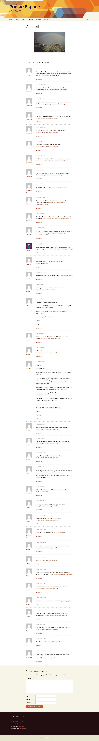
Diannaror (28, 604)
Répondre (39, 79)
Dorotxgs (28, 563)
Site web (28, 702)
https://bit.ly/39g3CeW (62, 187)
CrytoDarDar (29, 91)
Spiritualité (46, 19)
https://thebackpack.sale (47, 317)
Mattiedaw (28, 279)
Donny (27, 305)
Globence (28, 204)
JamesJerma (14, 721)
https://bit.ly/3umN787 (60, 532)
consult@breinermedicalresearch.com (46, 394)
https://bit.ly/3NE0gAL (42, 491)
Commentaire (30, 678)
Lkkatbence (29, 234)
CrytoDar (28, 250)
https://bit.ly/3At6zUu (67, 275)
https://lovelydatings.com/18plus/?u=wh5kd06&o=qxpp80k (55, 218)
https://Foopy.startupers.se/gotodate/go (56, 89)
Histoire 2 (38, 19)
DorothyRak (29, 493)
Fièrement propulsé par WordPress (49, 738)
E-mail (28, 699)
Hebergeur (28, 75)
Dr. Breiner (28, 368)
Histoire (31, 19)
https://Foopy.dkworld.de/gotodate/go (62, 249)
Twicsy (27, 473)
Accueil (11, 19)
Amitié (17, 19)
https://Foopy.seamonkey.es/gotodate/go (47, 352)
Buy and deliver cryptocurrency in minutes (47, 658)
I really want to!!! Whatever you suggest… (47, 560)
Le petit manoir (20, 719)
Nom (28, 696)
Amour (24, 19)
